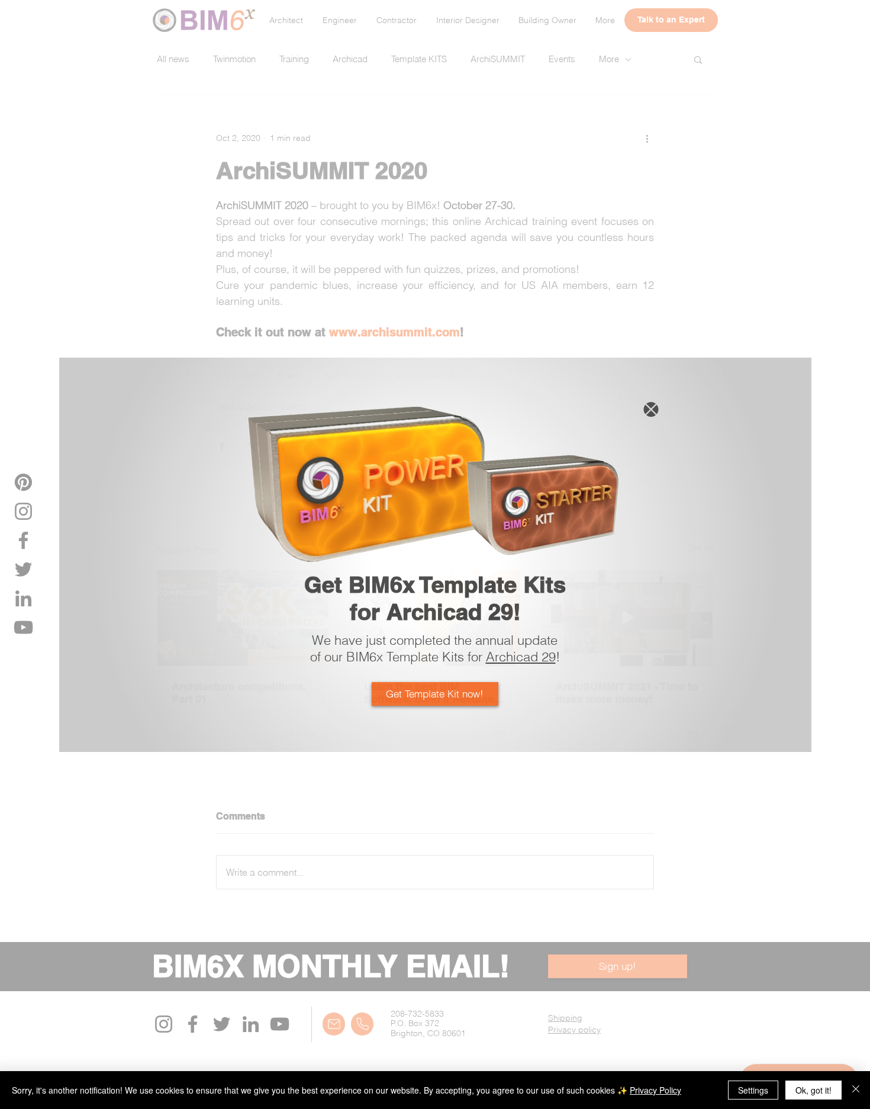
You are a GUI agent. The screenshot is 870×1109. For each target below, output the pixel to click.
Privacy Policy (655, 1090)
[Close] (856, 1090)
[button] (651, 409)
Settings (753, 1090)
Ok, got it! (813, 1090)
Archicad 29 (521, 656)
